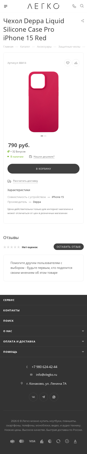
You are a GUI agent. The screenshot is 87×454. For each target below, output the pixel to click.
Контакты (11, 310)
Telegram (43, 397)
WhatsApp (54, 397)
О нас (7, 331)
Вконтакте (33, 397)
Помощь (10, 352)
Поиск (8, 321)
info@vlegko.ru (46, 375)
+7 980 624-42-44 (44, 366)
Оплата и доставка (19, 341)
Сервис (9, 300)
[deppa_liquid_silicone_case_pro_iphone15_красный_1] (43, 102)
